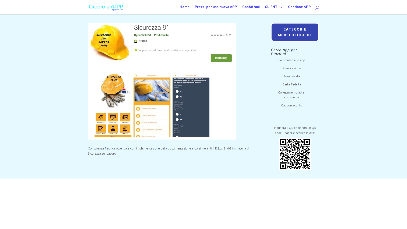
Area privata (291, 76)
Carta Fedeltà (292, 84)
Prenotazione (292, 68)
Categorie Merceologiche (295, 32)
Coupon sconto (291, 105)
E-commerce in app (291, 60)
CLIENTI (272, 8)
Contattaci (251, 8)
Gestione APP (299, 8)
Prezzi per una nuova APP (216, 8)
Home (185, 8)
